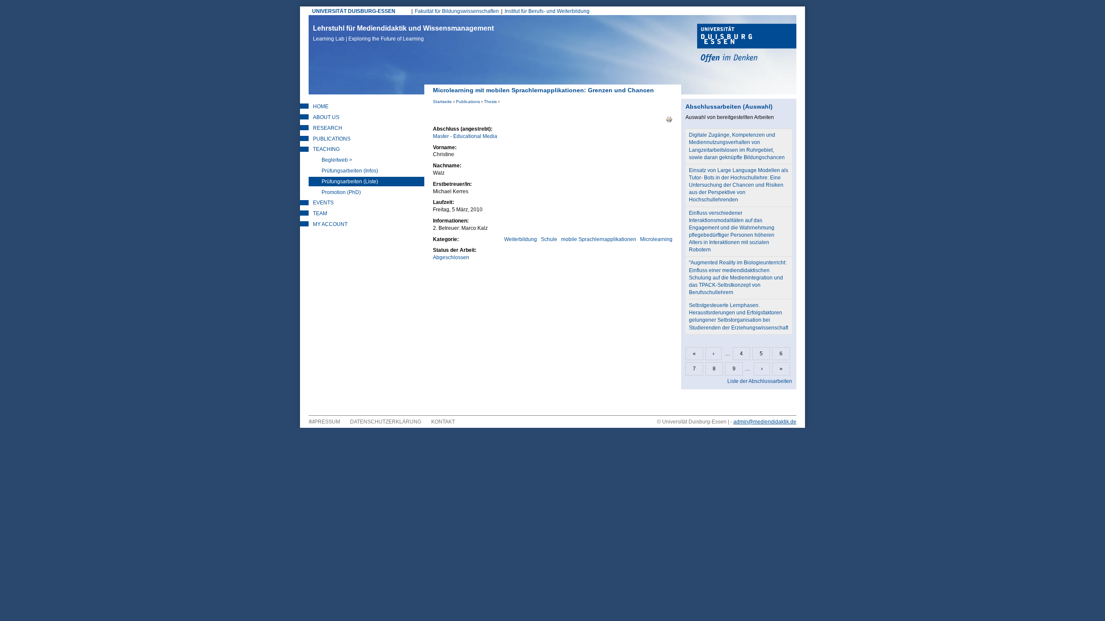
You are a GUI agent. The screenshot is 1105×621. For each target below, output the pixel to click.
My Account (330, 224)
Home (320, 107)
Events (323, 203)
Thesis (490, 101)
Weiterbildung (520, 239)
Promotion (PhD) (341, 192)
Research (327, 128)
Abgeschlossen (451, 257)
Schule (549, 239)
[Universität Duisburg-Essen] (746, 44)
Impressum (324, 422)
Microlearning (656, 239)
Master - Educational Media (465, 136)
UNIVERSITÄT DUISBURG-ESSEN (353, 11)
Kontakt (443, 422)
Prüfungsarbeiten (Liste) (350, 182)
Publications (468, 101)
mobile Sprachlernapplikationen (598, 239)
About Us (326, 117)
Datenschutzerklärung (385, 422)
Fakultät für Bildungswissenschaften (457, 11)
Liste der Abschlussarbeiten (759, 381)
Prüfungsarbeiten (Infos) (350, 171)
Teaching (326, 149)
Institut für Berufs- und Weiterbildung (547, 11)
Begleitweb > (337, 160)
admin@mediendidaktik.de (764, 422)
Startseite (442, 101)
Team (320, 213)
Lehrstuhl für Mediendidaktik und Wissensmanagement (403, 33)
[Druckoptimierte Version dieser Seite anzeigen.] (669, 119)
